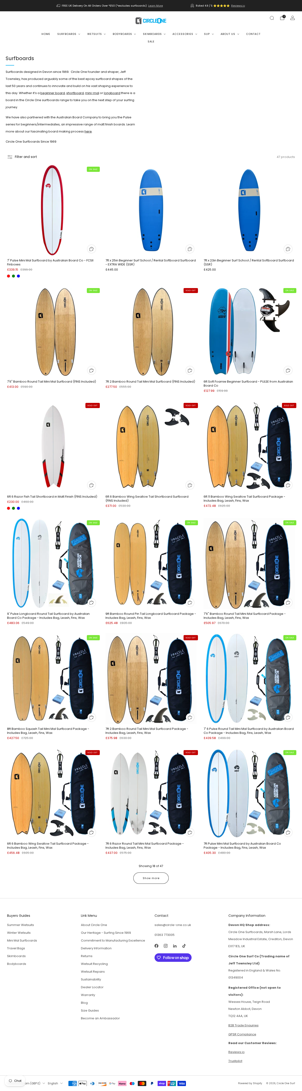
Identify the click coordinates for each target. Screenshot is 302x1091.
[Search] (271, 18)
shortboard (75, 93)
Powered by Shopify (250, 1083)
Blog (84, 1002)
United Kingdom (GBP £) (23, 1083)
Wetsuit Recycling (94, 964)
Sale (151, 41)
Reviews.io (238, 6)
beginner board (52, 93)
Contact (253, 34)
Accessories (182, 34)
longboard (112, 93)
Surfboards (66, 34)
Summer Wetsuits (20, 925)
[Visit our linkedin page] (174, 945)
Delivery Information (96, 948)
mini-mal (92, 93)
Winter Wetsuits (19, 932)
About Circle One (94, 925)
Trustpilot (235, 1061)
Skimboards (152, 34)
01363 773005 (165, 935)
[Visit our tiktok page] (184, 945)
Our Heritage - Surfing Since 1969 (106, 932)
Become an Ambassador (100, 1018)
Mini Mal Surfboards (22, 940)
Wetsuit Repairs (93, 971)
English (53, 1083)
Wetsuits (94, 34)
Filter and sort (26, 157)
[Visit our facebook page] (156, 945)
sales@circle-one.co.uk (173, 925)
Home (46, 34)
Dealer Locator (92, 987)
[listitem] (110, 5)
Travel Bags (16, 948)
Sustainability (91, 979)
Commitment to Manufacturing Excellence (113, 940)
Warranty (88, 995)
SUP (207, 34)
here (88, 131)
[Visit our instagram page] (165, 945)
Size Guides (90, 1010)
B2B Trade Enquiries (243, 1025)
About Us (228, 34)
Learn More (155, 6)
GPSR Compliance (242, 1034)
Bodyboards (122, 34)
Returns (86, 956)
